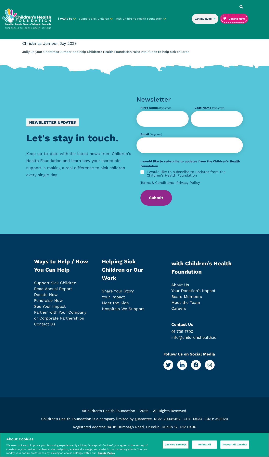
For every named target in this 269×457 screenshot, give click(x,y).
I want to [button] (65, 18)
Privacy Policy (188, 182)
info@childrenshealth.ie (193, 337)
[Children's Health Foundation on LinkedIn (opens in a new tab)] (182, 365)
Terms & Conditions (157, 182)
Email (151, 134)
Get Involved (203, 18)
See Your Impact (50, 306)
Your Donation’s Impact (193, 290)
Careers (178, 308)
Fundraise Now (48, 300)
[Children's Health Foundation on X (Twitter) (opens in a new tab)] (168, 365)
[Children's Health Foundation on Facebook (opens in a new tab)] (196, 365)
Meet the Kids (115, 302)
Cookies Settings (175, 444)
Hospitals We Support (123, 308)
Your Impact (113, 297)
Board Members (186, 296)
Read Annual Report (53, 288)
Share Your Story (118, 291)
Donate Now (46, 294)
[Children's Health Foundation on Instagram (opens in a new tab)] (210, 365)
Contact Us (44, 324)
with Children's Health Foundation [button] (139, 18)
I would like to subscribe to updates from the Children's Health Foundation (186, 173)
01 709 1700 (182, 331)
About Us (180, 284)
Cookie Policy (106, 453)
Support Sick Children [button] (94, 18)
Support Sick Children (55, 282)
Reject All (204, 444)
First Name (155, 107)
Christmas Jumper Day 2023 (49, 43)
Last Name (209, 107)
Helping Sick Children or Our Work (122, 269)
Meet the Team (185, 302)
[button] (241, 6)
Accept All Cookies (235, 444)
